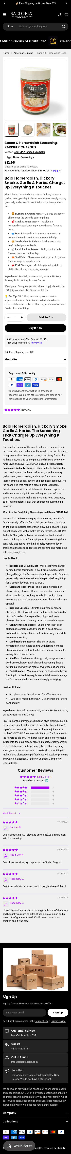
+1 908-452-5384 (20, 1048)
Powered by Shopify (54, 1148)
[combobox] (35, 27)
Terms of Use (41, 1021)
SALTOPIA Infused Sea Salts (29, 151)
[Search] (64, 27)
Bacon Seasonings (23, 157)
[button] (5, 3)
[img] (10, 822)
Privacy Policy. (58, 1021)
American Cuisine (23, 53)
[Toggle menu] (5, 15)
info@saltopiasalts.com (24, 1061)
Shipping (9, 166)
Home (6, 53)
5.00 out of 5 (44, 777)
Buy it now (35, 328)
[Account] (60, 15)
